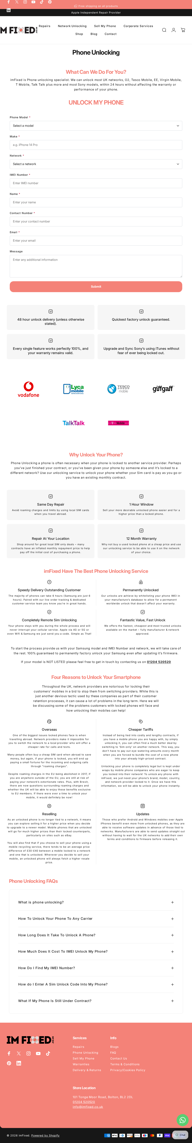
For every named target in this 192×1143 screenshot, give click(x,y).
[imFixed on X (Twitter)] (17, 2)
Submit (96, 286)
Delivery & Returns (87, 1070)
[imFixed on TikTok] (42, 2)
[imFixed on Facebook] (8, 2)
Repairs (78, 1047)
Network (17, 155)
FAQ (113, 1052)
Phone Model (20, 117)
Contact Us (118, 1058)
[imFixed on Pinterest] (50, 2)
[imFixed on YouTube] (33, 2)
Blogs (114, 1047)
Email (15, 232)
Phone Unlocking (85, 1052)
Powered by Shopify (45, 1135)
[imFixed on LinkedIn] (8, 10)
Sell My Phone (83, 1058)
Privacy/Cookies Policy (128, 1070)
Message (16, 251)
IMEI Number (20, 174)
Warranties (81, 1064)
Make (15, 136)
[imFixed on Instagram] (25, 2)
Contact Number (22, 213)
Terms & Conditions (125, 1064)
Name (15, 193)
